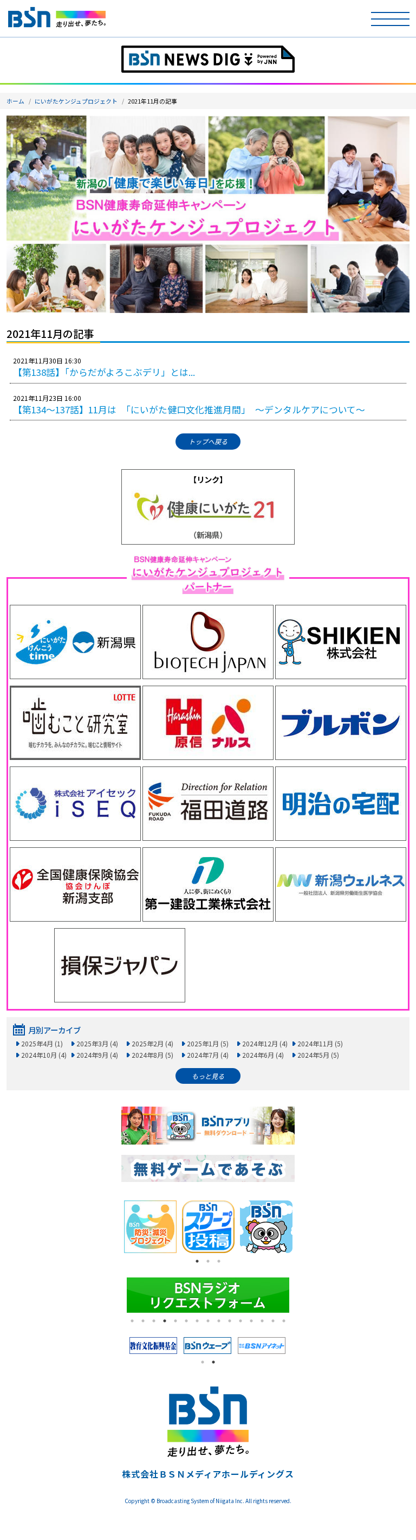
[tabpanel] (150, 1226)
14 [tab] (273, 1320)
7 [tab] (197, 1320)
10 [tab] (229, 1320)
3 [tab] (218, 1261)
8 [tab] (208, 1320)
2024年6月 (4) (263, 1054)
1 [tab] (197, 1261)
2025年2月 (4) (152, 1043)
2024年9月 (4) (97, 1054)
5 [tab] (175, 1320)
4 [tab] (164, 1320)
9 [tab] (218, 1320)
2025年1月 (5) (208, 1043)
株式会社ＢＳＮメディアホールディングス (208, 1473)
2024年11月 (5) (320, 1043)
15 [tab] (283, 1320)
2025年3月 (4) (97, 1043)
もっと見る (208, 1076)
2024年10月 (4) (44, 1054)
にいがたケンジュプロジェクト (76, 101)
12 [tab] (251, 1320)
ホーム (15, 101)
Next (302, 1226)
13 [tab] (262, 1320)
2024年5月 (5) (318, 1054)
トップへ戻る (207, 441)
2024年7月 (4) (208, 1054)
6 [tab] (186, 1320)
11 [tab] (240, 1320)
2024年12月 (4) (265, 1043)
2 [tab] (208, 1261)
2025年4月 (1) (42, 1043)
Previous (113, 1226)
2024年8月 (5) (152, 1054)
